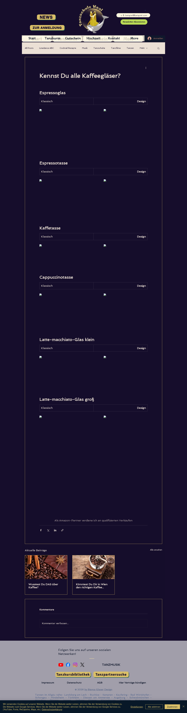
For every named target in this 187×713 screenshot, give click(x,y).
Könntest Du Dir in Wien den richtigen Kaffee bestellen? (92, 586)
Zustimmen (172, 706)
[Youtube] (61, 665)
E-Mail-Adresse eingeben (132, 11)
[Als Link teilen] (62, 530)
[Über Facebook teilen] (40, 530)
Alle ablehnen (154, 706)
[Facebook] (68, 665)
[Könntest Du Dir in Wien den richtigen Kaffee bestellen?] (93, 567)
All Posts (29, 48)
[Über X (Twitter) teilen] (48, 530)
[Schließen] (183, 707)
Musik (85, 48)
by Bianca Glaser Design (98, 689)
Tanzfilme (116, 48)
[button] (158, 48)
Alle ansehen (156, 550)
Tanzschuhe (99, 48)
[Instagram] (75, 665)
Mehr (142, 48)
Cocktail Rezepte (68, 48)
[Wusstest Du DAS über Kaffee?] (46, 567)
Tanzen (130, 48)
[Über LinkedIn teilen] (55, 530)
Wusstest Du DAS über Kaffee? (43, 586)
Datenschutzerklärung (52, 709)
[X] (82, 665)
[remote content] (61, 110)
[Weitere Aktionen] (146, 67)
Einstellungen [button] (137, 706)
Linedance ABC (46, 48)
